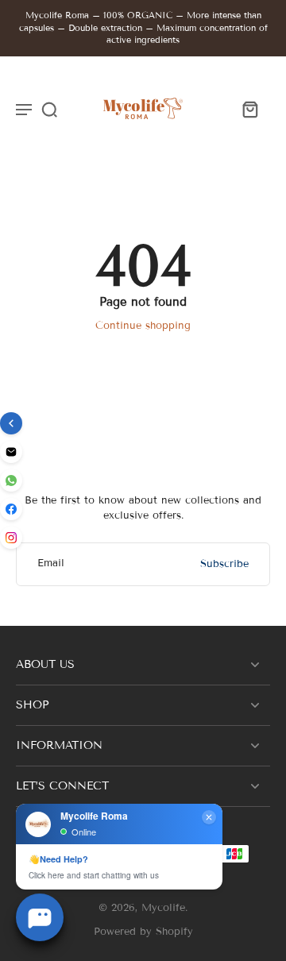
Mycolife (163, 907)
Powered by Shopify (143, 931)
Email (50, 564)
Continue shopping (143, 325)
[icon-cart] (249, 109)
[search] (49, 109)
